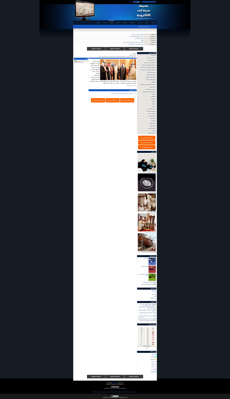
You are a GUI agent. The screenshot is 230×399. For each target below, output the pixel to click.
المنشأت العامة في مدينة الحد (148, 65)
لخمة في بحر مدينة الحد (141, 316)
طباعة (124, 93)
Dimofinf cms (115, 382)
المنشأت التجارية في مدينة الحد (148, 70)
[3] (77, 61)
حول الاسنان (146, 282)
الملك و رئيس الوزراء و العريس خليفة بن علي (133, 42)
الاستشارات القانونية (150, 77)
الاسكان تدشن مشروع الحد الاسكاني (148, 320)
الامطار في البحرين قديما (137, 34)
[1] (75, 61)
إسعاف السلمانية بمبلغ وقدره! (136, 36)
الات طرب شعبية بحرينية (150, 232)
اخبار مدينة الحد (151, 60)
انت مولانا (154, 290)
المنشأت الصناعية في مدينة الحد (147, 67)
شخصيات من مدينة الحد (149, 62)
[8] (84, 61)
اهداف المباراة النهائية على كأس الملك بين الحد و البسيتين (147, 307)
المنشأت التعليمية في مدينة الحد (147, 84)
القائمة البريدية (151, 128)
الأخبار (152, 366)
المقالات (152, 357)
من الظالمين (153, 298)
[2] (76, 61)
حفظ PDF (114, 93)
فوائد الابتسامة (144, 284)
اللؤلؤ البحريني (152, 192)
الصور (153, 354)
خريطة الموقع (152, 133)
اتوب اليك (154, 294)
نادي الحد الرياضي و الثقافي (148, 91)
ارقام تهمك (152, 87)
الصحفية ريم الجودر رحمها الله (149, 172)
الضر (155, 296)
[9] (85, 61)
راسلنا (153, 130)
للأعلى (94, 392)
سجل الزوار (152, 125)
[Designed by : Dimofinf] (115, 387)
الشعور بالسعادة (144, 266)
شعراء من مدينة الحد (150, 89)
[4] (79, 61)
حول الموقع (152, 123)
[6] (81, 61)
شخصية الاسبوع (151, 72)
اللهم (142, 40)
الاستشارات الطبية (150, 74)
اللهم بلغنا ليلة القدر (139, 38)
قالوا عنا (153, 121)
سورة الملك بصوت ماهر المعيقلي (136, 44)
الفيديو (152, 369)
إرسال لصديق (129, 93)
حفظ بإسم (119, 93)
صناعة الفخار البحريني (151, 212)
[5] (80, 61)
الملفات (152, 362)
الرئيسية (153, 55)
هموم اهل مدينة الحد (150, 79)
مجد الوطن (131, 55)
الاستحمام (146, 258)
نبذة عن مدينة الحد (151, 57)
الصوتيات (152, 371)
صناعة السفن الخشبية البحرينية (149, 252)
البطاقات (152, 359)
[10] (87, 61)
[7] (83, 61)
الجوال (152, 364)
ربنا (155, 292)
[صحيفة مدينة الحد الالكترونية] (143, 19)
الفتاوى (153, 82)
